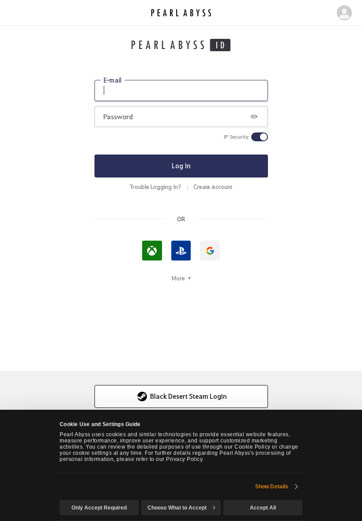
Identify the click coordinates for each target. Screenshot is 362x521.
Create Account (212, 186)
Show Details (271, 486)
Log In (181, 165)
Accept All (263, 508)
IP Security (236, 137)
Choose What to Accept (177, 508)
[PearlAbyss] (181, 13)
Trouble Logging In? (155, 186)
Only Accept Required (99, 508)
